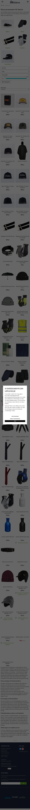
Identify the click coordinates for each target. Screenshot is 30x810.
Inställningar (15, 416)
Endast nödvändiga (15, 418)
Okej (15, 421)
